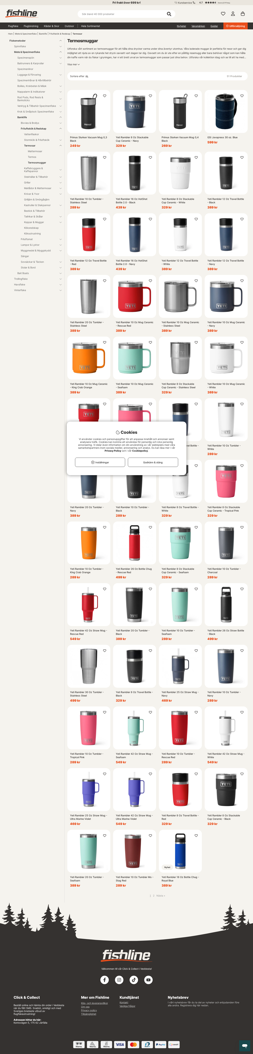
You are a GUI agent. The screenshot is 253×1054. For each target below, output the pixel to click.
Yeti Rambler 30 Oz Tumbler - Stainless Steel (87, 694)
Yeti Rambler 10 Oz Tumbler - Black (132, 509)
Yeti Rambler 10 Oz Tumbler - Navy (224, 694)
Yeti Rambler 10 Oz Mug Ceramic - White (226, 385)
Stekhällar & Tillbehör (36, 176)
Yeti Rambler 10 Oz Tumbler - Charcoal (224, 570)
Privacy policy (89, 1010)
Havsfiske (19, 284)
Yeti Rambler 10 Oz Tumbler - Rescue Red (178, 755)
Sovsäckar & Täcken (32, 261)
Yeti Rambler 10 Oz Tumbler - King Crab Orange (86, 570)
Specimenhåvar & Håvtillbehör (34, 80)
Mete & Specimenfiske (26, 33)
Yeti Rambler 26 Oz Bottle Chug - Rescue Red (134, 570)
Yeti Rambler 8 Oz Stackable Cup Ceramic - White (178, 200)
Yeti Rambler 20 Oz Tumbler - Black (132, 632)
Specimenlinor (25, 68)
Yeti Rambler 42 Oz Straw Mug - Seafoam (134, 755)
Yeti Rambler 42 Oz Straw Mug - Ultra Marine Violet (134, 817)
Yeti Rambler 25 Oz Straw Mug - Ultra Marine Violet (88, 817)
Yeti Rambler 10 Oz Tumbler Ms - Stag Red (134, 879)
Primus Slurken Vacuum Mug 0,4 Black (180, 139)
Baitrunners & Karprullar (30, 63)
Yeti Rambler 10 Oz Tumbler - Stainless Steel (86, 200)
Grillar (27, 182)
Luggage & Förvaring (29, 74)
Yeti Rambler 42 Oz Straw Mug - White (225, 755)
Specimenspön (25, 57)
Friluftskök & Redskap (59, 33)
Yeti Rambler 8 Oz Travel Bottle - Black (134, 694)
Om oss (85, 1006)
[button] (222, 2)
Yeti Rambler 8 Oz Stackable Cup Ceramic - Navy (132, 139)
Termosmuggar (37, 162)
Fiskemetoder (17, 40)
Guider (214, 26)
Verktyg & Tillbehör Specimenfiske (36, 105)
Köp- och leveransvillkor (94, 1003)
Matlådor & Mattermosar (37, 188)
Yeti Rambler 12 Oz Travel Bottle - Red (88, 262)
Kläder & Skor (51, 26)
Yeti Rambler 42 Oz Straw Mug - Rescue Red (88, 632)
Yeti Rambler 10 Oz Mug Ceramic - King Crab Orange (89, 385)
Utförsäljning (237, 26)
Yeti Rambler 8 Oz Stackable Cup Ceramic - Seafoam (178, 570)
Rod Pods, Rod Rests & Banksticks (30, 99)
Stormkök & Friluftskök (37, 139)
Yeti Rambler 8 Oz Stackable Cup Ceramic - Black (223, 817)
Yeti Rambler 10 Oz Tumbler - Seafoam (178, 632)
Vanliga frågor (127, 1006)
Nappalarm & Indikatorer (31, 91)
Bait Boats (23, 273)
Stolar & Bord (28, 267)
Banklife (43, 33)
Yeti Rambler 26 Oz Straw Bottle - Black (225, 632)
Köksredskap (31, 227)
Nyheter (181, 26)
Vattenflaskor (31, 134)
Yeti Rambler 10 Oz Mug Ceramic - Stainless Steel (180, 324)
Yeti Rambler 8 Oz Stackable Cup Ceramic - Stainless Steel (178, 385)
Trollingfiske (21, 278)
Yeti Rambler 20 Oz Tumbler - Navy (87, 509)
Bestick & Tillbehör (34, 210)
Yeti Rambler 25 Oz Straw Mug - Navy (180, 694)
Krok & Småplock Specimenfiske (35, 111)
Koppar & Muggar (34, 222)
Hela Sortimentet (90, 26)
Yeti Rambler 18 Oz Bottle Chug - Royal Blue (180, 879)
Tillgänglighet (88, 1013)
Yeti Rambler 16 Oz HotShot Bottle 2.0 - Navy (131, 262)
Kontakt (124, 1002)
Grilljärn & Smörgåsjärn (36, 199)
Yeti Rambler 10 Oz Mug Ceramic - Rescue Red (134, 324)
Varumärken (198, 26)
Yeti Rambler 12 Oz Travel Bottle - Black (225, 200)
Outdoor (69, 26)
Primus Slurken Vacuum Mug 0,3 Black (88, 139)
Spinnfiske (20, 46)
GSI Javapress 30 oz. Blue (222, 137)
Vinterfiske (20, 290)
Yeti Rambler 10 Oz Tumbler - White (224, 447)
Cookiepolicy (140, 450)
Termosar (77, 33)
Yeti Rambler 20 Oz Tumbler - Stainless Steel (87, 324)
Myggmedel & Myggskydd (36, 250)
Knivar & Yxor (31, 193)
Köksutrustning (32, 233)
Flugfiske (13, 26)
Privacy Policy (113, 450)
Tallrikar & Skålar (33, 216)
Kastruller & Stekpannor (37, 205)
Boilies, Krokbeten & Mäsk (31, 85)
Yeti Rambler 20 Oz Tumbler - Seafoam (87, 879)
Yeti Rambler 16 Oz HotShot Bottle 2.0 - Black (131, 200)
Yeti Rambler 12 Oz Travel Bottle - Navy (225, 262)
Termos (32, 156)
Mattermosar (35, 151)
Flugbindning (31, 26)
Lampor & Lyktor (30, 244)
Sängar (25, 256)
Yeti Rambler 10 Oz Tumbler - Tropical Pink (86, 755)
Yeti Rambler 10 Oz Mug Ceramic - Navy (226, 324)
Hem (10, 33)
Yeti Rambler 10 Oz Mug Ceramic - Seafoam (134, 385)
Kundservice (185, 2)
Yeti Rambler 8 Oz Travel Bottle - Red (180, 817)
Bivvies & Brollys (30, 122)
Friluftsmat (27, 239)
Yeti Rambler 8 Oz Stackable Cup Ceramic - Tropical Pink (223, 509)
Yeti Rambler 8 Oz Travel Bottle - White (180, 509)
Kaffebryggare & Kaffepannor (33, 170)
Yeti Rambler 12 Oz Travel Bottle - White (180, 262)
